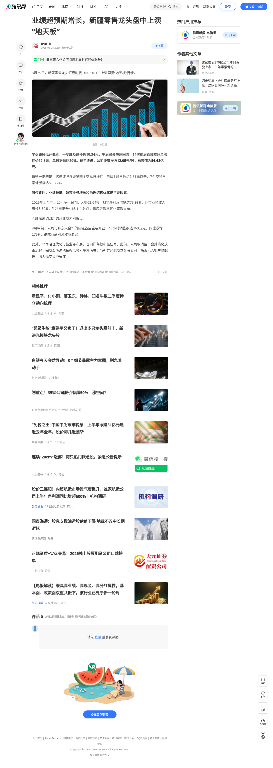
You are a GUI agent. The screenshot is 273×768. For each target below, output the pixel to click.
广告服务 (105, 738)
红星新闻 (37, 345)
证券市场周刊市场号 (44, 409)
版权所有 (105, 755)
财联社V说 (51, 603)
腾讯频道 (154, 738)
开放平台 (92, 738)
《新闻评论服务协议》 (86, 616)
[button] (230, 35)
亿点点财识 (39, 377)
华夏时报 (37, 442)
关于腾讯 (37, 738)
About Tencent (53, 738)
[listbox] (100, 444)
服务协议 (68, 738)
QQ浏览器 (141, 738)
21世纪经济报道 (55, 506)
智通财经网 (39, 538)
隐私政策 (80, 738)
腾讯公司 (95, 755)
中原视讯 (37, 570)
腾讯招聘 (117, 738)
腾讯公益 (129, 738)
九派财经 (37, 313)
